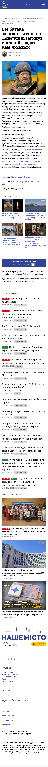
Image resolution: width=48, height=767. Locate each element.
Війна (13, 177)
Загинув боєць (23, 181)
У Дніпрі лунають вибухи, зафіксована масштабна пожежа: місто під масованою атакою (24, 280)
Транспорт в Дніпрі (9, 677)
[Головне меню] (43, 4)
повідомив (21, 106)
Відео (4, 679)
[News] (26, 4)
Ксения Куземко (16, 52)
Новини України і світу (10, 674)
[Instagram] (23, 4)
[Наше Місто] (5, 4)
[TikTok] (30, 4)
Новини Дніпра (10, 18)
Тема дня (19, 366)
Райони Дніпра (7, 681)
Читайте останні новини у (24, 263)
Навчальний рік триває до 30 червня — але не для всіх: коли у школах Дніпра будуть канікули (23, 272)
